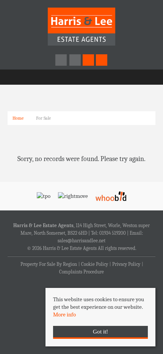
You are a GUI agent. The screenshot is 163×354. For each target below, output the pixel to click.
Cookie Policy (94, 264)
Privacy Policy (126, 264)
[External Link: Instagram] (76, 60)
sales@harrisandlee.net (81, 240)
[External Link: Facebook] (62, 60)
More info (64, 314)
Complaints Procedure (81, 272)
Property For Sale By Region (48, 264)
